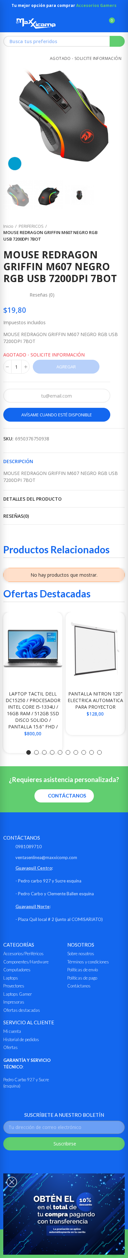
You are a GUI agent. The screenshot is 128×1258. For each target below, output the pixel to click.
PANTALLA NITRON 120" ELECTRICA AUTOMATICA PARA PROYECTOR (95, 700)
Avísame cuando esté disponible (56, 415)
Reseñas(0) (16, 516)
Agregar (66, 367)
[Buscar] (98, 23)
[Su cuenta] (121, 23)
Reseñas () (42, 295)
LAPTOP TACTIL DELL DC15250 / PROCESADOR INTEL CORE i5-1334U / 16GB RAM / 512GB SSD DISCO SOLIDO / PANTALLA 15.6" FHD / (33, 710)
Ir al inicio (111, 232)
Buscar (117, 41)
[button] (9, 114)
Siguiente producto (120, 232)
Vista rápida (46, 623)
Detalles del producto (32, 499)
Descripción (18, 461)
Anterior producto (103, 232)
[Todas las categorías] (6, 23)
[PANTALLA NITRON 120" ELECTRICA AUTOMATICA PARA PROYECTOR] (95, 648)
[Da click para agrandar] (14, 163)
